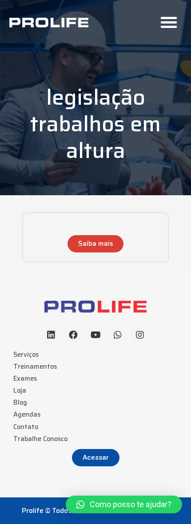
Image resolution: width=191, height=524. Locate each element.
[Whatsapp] (118, 335)
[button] (168, 22)
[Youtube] (95, 335)
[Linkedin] (51, 335)
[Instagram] (140, 335)
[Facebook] (73, 335)
